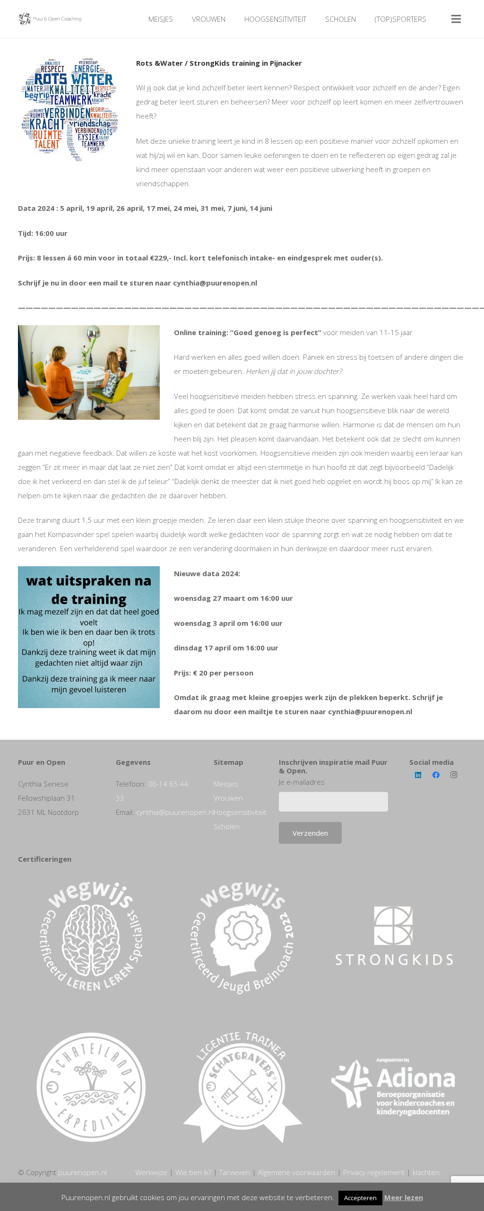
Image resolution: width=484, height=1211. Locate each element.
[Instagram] (454, 775)
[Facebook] (436, 775)
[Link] (50, 19)
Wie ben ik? (193, 1172)
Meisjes (226, 783)
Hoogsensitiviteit (240, 812)
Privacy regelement (374, 1172)
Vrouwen (228, 798)
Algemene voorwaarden (296, 1172)
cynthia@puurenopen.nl (175, 812)
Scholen (227, 826)
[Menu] (456, 19)
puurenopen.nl (82, 1172)
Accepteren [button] (360, 1198)
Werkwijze (151, 1172)
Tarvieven (234, 1172)
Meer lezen (403, 1197)
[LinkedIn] (418, 775)
